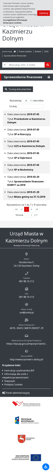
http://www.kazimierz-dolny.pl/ (26, 359)
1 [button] (26, 209)
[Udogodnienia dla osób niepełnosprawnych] (45, 466)
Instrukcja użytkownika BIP (19, 370)
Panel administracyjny (18, 392)
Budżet (38, 51)
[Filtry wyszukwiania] (4, 65)
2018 (46, 51)
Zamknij (43, 13)
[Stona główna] (15, 51)
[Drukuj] (49, 77)
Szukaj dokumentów (20, 89)
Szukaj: (13, 106)
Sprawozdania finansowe (15, 55)
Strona (19, 215)
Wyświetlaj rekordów (26, 100)
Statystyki (9, 381)
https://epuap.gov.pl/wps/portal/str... (26, 343)
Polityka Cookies (13, 384)
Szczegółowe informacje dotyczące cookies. (15, 21)
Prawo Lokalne (25, 51)
